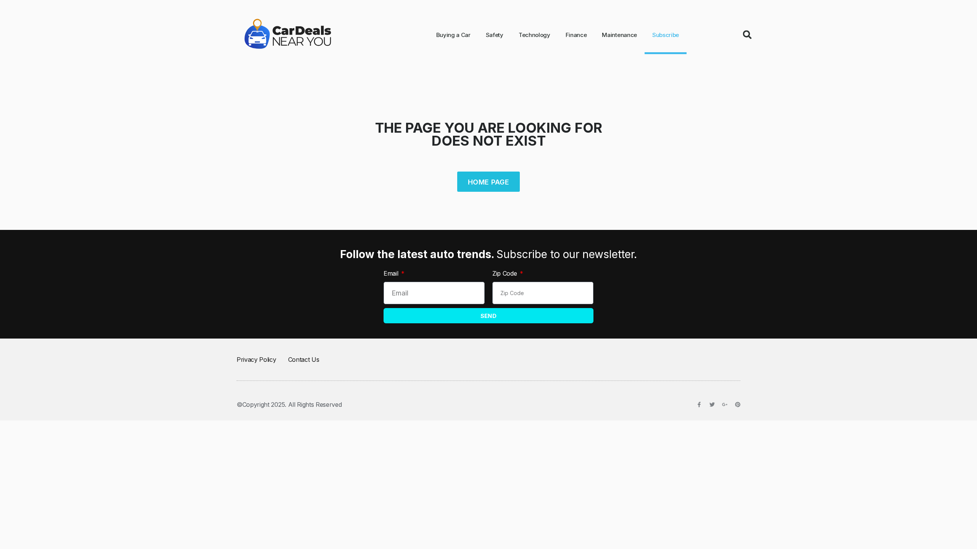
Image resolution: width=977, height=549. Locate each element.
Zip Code (505, 273)
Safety (494, 35)
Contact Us (303, 359)
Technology (534, 35)
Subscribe (665, 35)
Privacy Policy (256, 359)
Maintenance (619, 35)
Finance (576, 35)
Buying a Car (453, 35)
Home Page (488, 182)
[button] (747, 34)
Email (392, 273)
